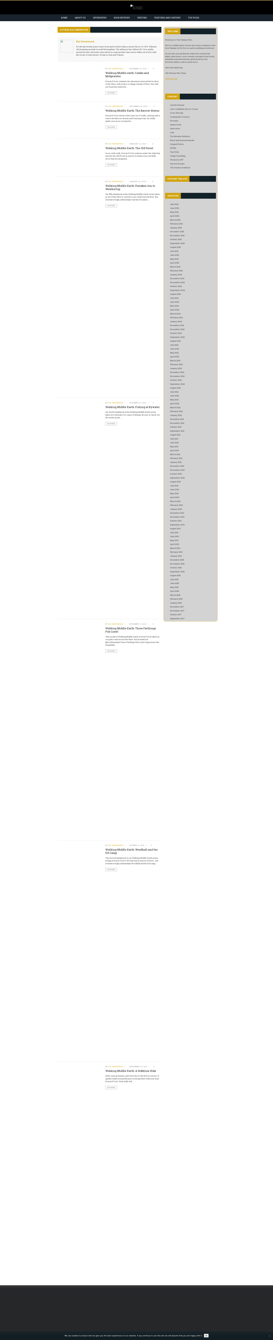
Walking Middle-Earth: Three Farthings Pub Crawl (130, 630)
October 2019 (176, 520)
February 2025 (176, 270)
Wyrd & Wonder (177, 163)
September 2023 (177, 337)
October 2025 (176, 239)
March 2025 (175, 266)
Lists (172, 132)
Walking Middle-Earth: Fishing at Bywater (132, 407)
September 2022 (177, 384)
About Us (80, 17)
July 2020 (174, 485)
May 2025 (174, 259)
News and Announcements (182, 140)
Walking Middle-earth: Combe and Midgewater (127, 74)
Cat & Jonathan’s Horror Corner (184, 109)
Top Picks (193, 17)
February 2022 (176, 411)
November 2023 (177, 329)
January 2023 (176, 368)
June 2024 (174, 302)
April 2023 (174, 356)
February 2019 (176, 552)
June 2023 (174, 348)
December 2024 (177, 278)
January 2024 (176, 321)
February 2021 (176, 458)
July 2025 (174, 251)
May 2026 (174, 212)
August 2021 (175, 434)
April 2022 (174, 403)
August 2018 (175, 575)
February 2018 (176, 599)
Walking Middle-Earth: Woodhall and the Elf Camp (131, 851)
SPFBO (173, 148)
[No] (269, 1335)
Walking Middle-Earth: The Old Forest (129, 148)
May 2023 (174, 352)
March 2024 (175, 313)
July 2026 (174, 204)
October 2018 (176, 567)
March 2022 (175, 407)
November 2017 (177, 610)
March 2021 (175, 454)
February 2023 (176, 364)
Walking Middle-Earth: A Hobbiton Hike (130, 1071)
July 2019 (174, 532)
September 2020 (177, 478)
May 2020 (174, 493)
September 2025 (177, 243)
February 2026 (176, 223)
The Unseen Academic (180, 167)
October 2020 (176, 474)
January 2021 (176, 462)
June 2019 (174, 536)
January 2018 (176, 603)
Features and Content (167, 17)
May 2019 (174, 540)
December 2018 (177, 560)
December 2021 (177, 419)
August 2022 (175, 388)
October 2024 (176, 286)
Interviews (99, 17)
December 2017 (177, 606)
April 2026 (174, 216)
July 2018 (174, 579)
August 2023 (175, 341)
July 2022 (174, 392)
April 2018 (174, 591)
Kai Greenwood (85, 41)
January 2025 (176, 274)
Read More (111, 93)
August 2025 (175, 247)
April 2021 (174, 450)
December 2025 (177, 231)
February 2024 (176, 317)
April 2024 (174, 309)
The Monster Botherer (180, 136)
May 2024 (174, 306)
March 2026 (175, 220)
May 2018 (174, 587)
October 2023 (176, 333)
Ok (206, 1335)
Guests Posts (175, 124)
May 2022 (174, 399)
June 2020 (174, 489)
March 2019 (175, 548)
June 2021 (174, 442)
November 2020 (177, 470)
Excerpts (174, 120)
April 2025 (174, 262)
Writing (142, 17)
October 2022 (176, 380)
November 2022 (177, 376)
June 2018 (174, 583)
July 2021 (174, 438)
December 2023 (177, 325)
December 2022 (177, 372)
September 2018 (177, 571)
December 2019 (177, 513)
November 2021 (177, 423)
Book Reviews (122, 17)
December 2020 (177, 466)
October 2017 (176, 614)
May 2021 (174, 446)
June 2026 (174, 208)
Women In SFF (176, 159)
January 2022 (176, 415)
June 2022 (174, 395)
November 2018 (177, 563)
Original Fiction (177, 144)
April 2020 (174, 497)
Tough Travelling (177, 156)
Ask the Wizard (177, 105)
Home (64, 17)
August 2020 (175, 481)
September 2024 (177, 290)
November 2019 (177, 517)
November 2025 (177, 235)
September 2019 (177, 524)
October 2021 (175, 427)
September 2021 (177, 431)
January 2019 (176, 556)
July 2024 (174, 298)
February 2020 (176, 505)
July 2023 (174, 345)
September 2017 (177, 618)
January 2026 (176, 227)
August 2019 (175, 528)
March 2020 (175, 501)
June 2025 (174, 255)
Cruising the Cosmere (180, 117)
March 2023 (175, 360)
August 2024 (175, 294)
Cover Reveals (176, 113)
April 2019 (174, 544)
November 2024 (177, 282)
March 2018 (175, 595)
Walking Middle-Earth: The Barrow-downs (132, 110)
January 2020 (176, 509)
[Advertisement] (81, 1311)
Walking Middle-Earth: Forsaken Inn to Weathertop (130, 187)
